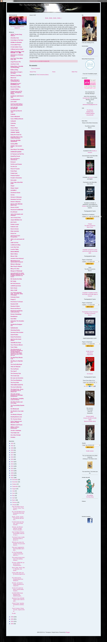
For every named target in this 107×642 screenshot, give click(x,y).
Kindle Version (90, 351)
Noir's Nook (14, 288)
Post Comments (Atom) (42, 74)
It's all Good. (14, 212)
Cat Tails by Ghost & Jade (16, 111)
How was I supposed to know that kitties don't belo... (18, 549)
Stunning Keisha (15, 330)
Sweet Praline (14, 334)
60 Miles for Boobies (16, 42)
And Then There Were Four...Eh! (17, 59)
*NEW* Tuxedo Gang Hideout (16, 35)
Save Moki (13, 318)
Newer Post (33, 71)
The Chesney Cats (16, 373)
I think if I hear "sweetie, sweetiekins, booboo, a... (18, 605)
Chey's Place (14, 127)
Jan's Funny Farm (16, 217)
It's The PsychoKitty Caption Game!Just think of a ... (17, 554)
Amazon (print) (90, 416)
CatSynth (13, 121)
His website (90, 495)
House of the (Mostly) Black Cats (16, 204)
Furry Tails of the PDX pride (17, 183)
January (14, 504)
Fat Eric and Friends (16, 164)
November (15, 481)
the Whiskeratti (15, 408)
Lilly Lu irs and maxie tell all (17, 240)
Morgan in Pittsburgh (16, 271)
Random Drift (14, 304)
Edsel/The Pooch (15, 156)
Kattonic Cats (14, 226)
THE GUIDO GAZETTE (17, 384)
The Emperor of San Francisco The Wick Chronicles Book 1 (90, 313)
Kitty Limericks (15, 231)
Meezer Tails (14, 256)
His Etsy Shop (90, 497)
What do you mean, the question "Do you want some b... (18, 544)
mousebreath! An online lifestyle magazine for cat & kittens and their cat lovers (17, 275)
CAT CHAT (14, 101)
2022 (12, 443)
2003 (12, 623)
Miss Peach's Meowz (16, 266)
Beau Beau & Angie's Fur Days (16, 72)
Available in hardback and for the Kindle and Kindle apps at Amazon (90, 294)
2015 (12, 459)
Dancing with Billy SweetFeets (16, 141)
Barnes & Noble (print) (90, 421)
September (15, 486)
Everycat (13, 162)
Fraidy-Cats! (14, 173)
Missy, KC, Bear (15, 268)
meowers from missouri (17, 258)
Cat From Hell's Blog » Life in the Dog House (17, 104)
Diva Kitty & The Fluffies (17, 149)
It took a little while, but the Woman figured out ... (18, 574)
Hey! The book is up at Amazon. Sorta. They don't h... (18, 508)
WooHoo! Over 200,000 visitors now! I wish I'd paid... (18, 600)
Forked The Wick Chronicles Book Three (90, 225)
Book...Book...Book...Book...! (53, 18)
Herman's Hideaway (16, 197)
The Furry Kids (15, 382)
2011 (12, 468)
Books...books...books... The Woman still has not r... (18, 518)
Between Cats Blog (16, 75)
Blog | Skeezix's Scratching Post (15, 80)
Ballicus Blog (14, 69)
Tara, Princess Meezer (17, 345)
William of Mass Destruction (15, 427)
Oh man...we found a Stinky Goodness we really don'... (18, 584)
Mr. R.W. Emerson (15, 283)
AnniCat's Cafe (15, 64)
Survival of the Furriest (17, 332)
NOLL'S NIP (14, 290)
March (14, 500)
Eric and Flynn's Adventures (15, 159)
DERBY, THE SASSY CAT (16, 146)
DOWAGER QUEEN (16, 151)
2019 (12, 450)
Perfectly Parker (15, 297)
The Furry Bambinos (16, 380)
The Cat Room (15, 369)
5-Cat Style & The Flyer (17, 40)
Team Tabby (14, 347)
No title (14, 613)
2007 (12, 477)
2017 (12, 454)
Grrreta (12, 194)
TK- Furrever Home (16, 419)
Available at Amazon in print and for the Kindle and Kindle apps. (89, 251)
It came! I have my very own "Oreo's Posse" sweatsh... (18, 523)
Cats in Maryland (15, 116)
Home (53, 71)
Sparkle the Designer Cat (16, 325)
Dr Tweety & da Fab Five (17, 154)
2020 (12, 448)
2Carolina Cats (15, 38)
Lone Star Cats (15, 247)
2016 (12, 457)
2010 (12, 470)
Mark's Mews (14, 254)
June (13, 493)
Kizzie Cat (13, 233)
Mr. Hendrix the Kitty (16, 279)
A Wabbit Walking (89, 113)
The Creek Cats (15, 375)
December (15, 479)
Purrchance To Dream (17, 301)
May (13, 495)
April (13, 497)
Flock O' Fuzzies (15, 168)
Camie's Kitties (15, 89)
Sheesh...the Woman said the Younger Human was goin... (17, 528)
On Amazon (90, 373)
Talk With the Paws (16, 342)
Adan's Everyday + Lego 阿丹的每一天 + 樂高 (17, 52)
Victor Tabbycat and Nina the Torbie (16, 422)
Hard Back (90, 353)
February (14, 502)
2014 (12, 461)
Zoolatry (13, 437)
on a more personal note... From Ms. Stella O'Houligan (17, 294)
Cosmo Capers (15, 130)
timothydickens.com (16, 416)
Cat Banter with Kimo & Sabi (17, 96)
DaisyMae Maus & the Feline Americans (16, 137)
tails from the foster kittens (16, 340)
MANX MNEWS (15, 251)
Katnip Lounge (15, 224)
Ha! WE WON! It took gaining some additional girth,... (17, 594)
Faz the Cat (14, 166)
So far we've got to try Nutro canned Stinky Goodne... (18, 589)
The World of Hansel (16, 414)
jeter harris (14, 222)
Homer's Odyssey (15, 201)
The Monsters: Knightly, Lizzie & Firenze (17, 399)
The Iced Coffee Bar (16, 387)
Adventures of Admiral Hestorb (17, 55)
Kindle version (90, 451)
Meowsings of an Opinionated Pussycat (17, 261)
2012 (12, 466)
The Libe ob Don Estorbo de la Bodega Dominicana (17, 395)
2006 (12, 616)
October (14, 484)
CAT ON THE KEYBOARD (14, 108)
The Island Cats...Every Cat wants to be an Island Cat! (17, 390)
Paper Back (90, 354)
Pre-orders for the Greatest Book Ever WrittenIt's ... (17, 579)
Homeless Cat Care (16, 199)
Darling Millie (14, 143)
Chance (13, 125)
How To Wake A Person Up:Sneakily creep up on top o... (18, 533)
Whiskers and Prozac (16, 424)
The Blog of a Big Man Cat (17, 361)
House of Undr (15, 207)
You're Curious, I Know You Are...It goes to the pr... (18, 610)
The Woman (90, 110)
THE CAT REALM (15, 366)
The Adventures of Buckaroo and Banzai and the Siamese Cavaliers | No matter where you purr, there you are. (17, 352)
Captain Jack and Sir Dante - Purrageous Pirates (16, 92)
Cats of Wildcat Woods (17, 118)
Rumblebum (14, 316)
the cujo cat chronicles (17, 378)
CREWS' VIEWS (15, 132)
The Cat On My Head (16, 364)
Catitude (13, 114)
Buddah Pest (90, 111)
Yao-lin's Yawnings (16, 430)
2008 (12, 475)
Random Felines (15, 306)
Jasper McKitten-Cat (16, 219)
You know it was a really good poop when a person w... (18, 539)
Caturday (13, 123)
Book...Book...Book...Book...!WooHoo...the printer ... (18, 569)
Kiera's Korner (15, 229)
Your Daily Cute (15, 432)
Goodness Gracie (15, 192)
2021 (12, 445)
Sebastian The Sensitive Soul (17, 321)
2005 (12, 619)
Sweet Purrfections (16, 337)
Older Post (74, 71)
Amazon (91, 177)
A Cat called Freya (16, 44)
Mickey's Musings (15, 264)
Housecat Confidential (17, 209)
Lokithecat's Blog (15, 244)
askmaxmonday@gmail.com (90, 104)
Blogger (68, 632)
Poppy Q (13, 299)
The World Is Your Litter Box (17, 411)
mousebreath (86, 98)
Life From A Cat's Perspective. (15, 236)
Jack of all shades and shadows (17, 215)
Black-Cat (13, 77)
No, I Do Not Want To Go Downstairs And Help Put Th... (18, 513)
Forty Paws (14, 171)
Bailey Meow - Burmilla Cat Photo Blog (17, 67)
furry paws (13, 180)
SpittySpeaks (14, 327)
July (13, 491)
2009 (12, 473)
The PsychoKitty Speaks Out (17, 406)
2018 (12, 452)
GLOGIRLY (14, 190)
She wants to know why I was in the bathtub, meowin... (18, 559)
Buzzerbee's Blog (15, 86)
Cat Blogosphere (15, 99)
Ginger (12, 185)
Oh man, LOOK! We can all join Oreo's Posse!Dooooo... (18, 564)
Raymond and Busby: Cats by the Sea (17, 311)
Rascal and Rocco (16, 308)
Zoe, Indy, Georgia (16, 435)
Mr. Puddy (13, 281)
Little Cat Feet (14, 242)
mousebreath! (89, 115)
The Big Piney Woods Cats (17, 358)
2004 (12, 621)
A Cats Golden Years (16, 47)
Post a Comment (35, 68)
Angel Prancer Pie (16, 61)
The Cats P (14, 371)
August (14, 488)
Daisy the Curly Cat (16, 134)
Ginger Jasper (14, 188)
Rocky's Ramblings (16, 314)
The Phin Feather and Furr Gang (16, 402)
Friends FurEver (15, 175)
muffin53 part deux (16, 285)
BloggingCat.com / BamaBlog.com (16, 84)
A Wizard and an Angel (17, 49)
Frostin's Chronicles (16, 177)
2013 (12, 464)
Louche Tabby (15, 249)
